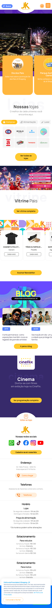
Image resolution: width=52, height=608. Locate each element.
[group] (17, 75)
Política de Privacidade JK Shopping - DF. (17, 582)
